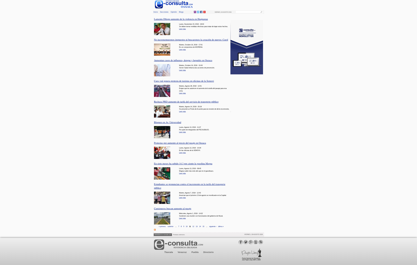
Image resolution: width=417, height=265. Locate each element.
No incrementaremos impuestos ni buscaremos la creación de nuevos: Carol (191, 39)
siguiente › (212, 226)
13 (197, 226)
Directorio (208, 252)
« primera (162, 226)
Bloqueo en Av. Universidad (167, 122)
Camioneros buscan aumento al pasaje (172, 208)
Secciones (164, 12)
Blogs (181, 12)
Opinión (174, 12)
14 (200, 226)
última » (221, 226)
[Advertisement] (246, 91)
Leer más (182, 29)
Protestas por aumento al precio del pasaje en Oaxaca (180, 142)
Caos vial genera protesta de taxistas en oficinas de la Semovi (184, 80)
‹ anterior (170, 226)
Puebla (195, 252)
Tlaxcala (168, 252)
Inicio (155, 12)
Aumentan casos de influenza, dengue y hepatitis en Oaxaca (183, 60)
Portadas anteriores (179, 234)
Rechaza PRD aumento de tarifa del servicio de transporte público (186, 101)
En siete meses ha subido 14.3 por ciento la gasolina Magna (183, 163)
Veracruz (182, 252)
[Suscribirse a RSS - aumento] (155, 230)
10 (187, 226)
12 (193, 226)
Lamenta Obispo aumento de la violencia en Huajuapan (181, 19)
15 (203, 226)
